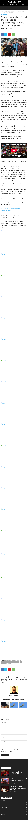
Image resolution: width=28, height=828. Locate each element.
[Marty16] (14, 563)
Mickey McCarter (5, 30)
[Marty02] (14, 283)
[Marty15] (14, 540)
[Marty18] (14, 607)
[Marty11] (14, 475)
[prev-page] (13, 715)
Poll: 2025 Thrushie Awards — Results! (14, 709)
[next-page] (15, 715)
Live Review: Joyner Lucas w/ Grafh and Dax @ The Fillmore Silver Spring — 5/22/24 (6, 679)
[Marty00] (14, 240)
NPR (21, 661)
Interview (3, 814)
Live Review (3, 800)
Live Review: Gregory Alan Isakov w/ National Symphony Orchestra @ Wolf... (18, 772)
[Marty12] (14, 496)
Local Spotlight (4, 807)
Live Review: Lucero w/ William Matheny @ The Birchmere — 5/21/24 (21, 678)
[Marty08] (14, 411)
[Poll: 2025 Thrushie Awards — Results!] (14, 705)
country (11, 660)
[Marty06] (14, 368)
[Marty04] (14, 326)
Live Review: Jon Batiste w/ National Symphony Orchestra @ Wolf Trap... (18, 788)
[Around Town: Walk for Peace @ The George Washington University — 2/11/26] (5, 705)
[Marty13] (14, 517)
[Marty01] (14, 262)
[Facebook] (2, 34)
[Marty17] (14, 585)
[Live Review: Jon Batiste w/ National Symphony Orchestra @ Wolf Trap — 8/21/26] (5, 789)
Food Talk (3, 812)
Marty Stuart (17, 660)
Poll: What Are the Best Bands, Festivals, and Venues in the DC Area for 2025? (22, 710)
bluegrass (7, 660)
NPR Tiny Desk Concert (6, 663)
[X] (5, 34)
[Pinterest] (9, 34)
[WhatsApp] (13, 34)
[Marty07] (14, 390)
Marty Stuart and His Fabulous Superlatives (10, 661)
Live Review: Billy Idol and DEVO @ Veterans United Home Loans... (18, 780)
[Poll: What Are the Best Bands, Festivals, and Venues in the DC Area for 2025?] (23, 705)
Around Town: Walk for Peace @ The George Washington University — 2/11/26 (5, 710)
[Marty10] (14, 453)
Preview (2, 802)
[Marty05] (14, 347)
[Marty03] (14, 305)
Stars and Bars (4, 809)
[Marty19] (14, 628)
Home (2, 11)
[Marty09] (14, 432)
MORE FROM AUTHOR (19, 699)
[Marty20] (14, 649)
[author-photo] (14, 690)
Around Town (7, 11)
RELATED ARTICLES (8, 699)
